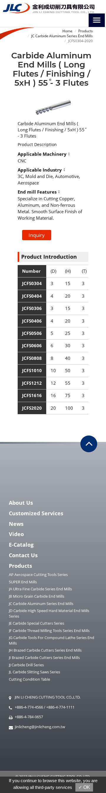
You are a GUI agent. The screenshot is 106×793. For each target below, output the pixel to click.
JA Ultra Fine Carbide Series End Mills (40, 589)
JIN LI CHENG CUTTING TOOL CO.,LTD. (47, 697)
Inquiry (37, 235)
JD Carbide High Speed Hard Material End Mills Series (49, 613)
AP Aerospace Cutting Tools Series (38, 574)
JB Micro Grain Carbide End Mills (36, 596)
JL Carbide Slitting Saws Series (34, 672)
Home (67, 30)
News (16, 523)
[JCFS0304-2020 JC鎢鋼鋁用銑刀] (53, 106)
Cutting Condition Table (29, 679)
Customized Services (36, 513)
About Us (21, 502)
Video (16, 534)
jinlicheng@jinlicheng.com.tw (40, 726)
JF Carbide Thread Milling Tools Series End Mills (49, 630)
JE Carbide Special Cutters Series (36, 623)
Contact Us (23, 555)
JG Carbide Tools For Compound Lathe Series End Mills (51, 640)
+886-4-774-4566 (29, 707)
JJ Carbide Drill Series (26, 664)
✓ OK (84, 787)
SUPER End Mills (23, 581)
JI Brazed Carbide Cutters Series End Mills (44, 657)
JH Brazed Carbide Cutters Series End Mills (45, 650)
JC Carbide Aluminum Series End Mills (62, 35)
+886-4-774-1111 (60, 707)
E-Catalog (21, 544)
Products (85, 30)
